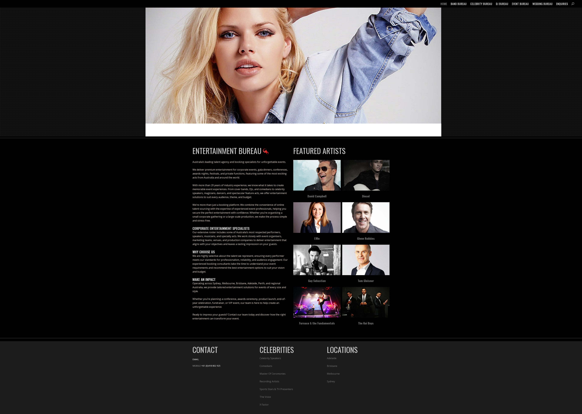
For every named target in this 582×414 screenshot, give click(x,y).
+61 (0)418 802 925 (210, 365)
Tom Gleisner (366, 280)
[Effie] (317, 217)
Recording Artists (269, 381)
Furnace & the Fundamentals (317, 323)
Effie (317, 238)
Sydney (331, 381)
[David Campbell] (317, 175)
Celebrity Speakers (270, 358)
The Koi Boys (366, 323)
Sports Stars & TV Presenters (276, 389)
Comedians (266, 366)
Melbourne (333, 373)
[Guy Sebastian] (317, 260)
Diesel (366, 196)
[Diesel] (366, 175)
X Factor (264, 404)
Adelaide (331, 358)
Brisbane (332, 366)
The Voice (265, 397)
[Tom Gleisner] (366, 260)
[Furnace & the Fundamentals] (317, 302)
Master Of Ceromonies (273, 373)
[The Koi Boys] (366, 302)
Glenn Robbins (366, 238)
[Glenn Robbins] (366, 217)
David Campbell (317, 196)
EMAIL (195, 359)
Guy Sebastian (317, 280)
